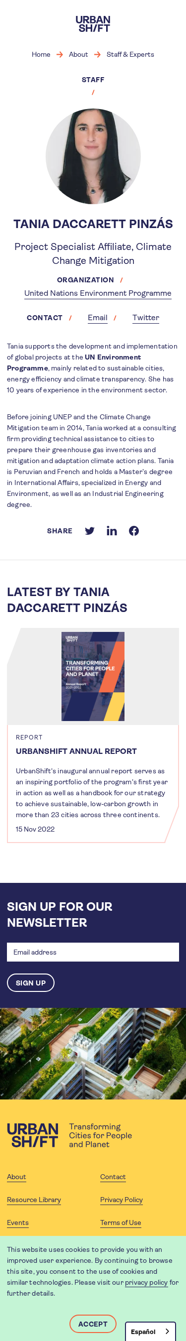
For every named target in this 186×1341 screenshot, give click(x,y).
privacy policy (146, 1282)
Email (98, 317)
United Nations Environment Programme (98, 293)
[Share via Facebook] (134, 531)
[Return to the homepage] (69, 1135)
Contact (113, 1177)
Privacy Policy (121, 1200)
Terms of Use (120, 1222)
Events (18, 1222)
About (78, 54)
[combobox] (150, 1331)
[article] (93, 735)
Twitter (145, 317)
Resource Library (34, 1200)
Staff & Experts (130, 54)
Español (143, 1332)
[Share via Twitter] (90, 531)
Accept (93, 1324)
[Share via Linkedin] (112, 531)
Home (41, 54)
